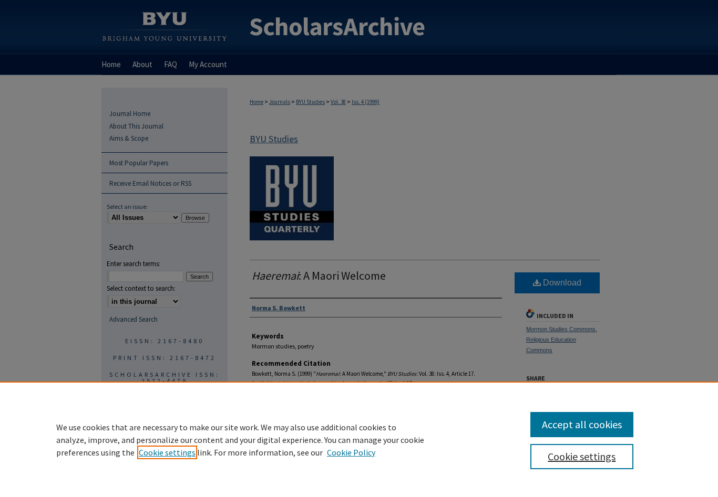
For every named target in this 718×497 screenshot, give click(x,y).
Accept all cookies (582, 424)
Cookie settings (167, 452)
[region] (359, 439)
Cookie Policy (351, 452)
